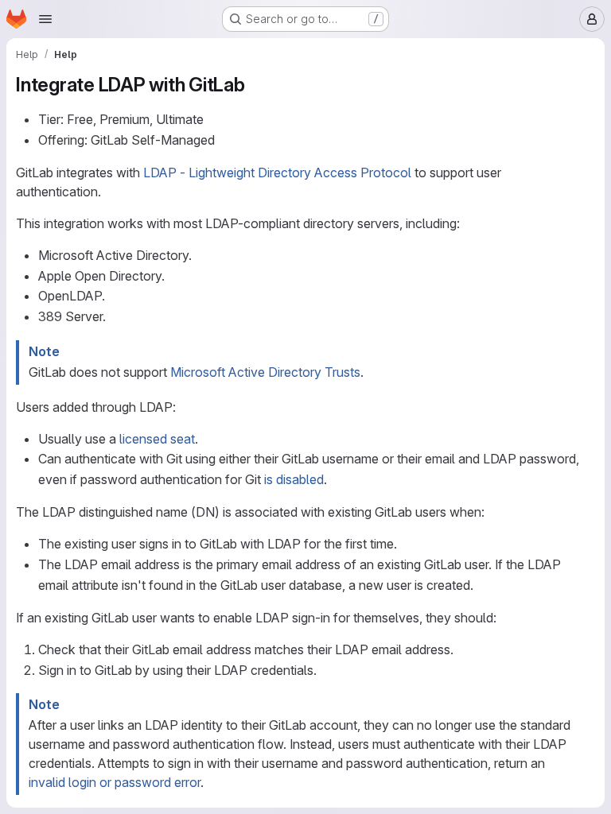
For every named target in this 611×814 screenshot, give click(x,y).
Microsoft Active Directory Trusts (265, 372)
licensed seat (157, 439)
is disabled (294, 479)
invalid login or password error (114, 782)
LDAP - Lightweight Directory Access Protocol (277, 172)
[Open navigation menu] (45, 19)
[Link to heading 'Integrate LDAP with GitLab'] (255, 84)
